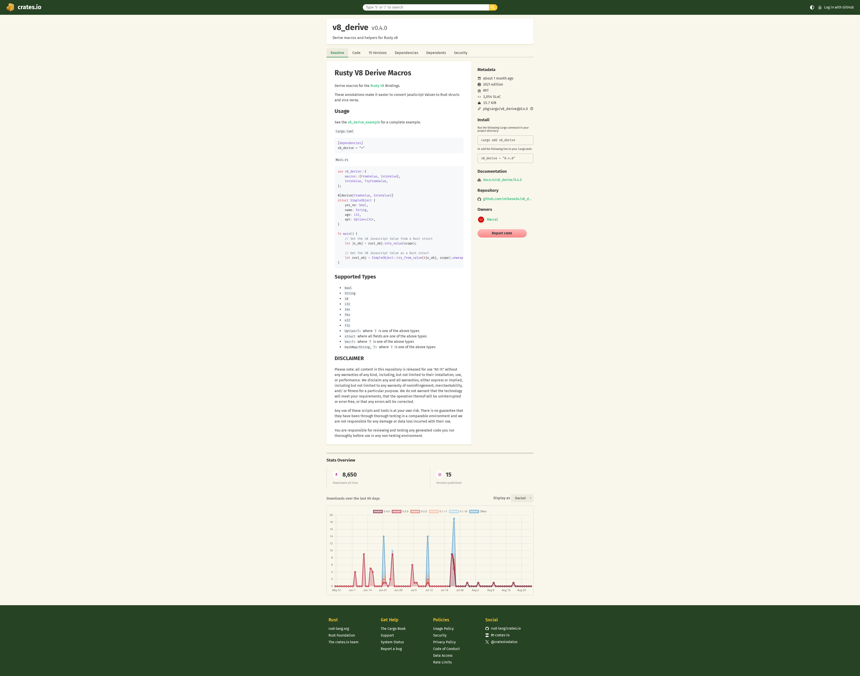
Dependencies (406, 53)
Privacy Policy (444, 642)
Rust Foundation (342, 635)
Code (356, 53)
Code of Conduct (446, 649)
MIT (486, 90)
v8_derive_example (364, 122)
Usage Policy (443, 628)
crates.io (29, 7)
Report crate (502, 233)
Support (387, 635)
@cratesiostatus (501, 642)
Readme (337, 53)
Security (460, 53)
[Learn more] (531, 109)
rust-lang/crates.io (503, 628)
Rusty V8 (377, 86)
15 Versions (378, 53)
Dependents (436, 53)
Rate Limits (442, 662)
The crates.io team (344, 642)
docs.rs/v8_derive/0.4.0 (502, 180)
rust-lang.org (339, 628)
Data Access (442, 655)
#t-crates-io (497, 635)
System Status (392, 642)
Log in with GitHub (839, 7)
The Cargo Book (393, 628)
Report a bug (391, 649)
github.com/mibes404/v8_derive (508, 199)
